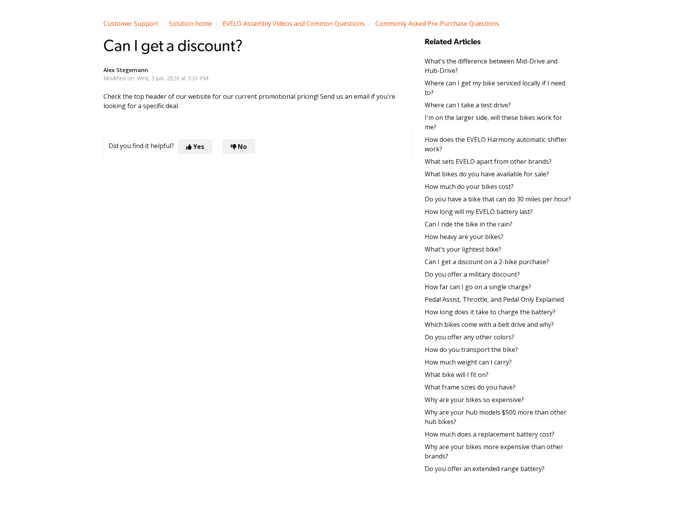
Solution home (190, 23)
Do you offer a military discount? (472, 274)
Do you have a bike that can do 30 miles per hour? (498, 199)
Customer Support (130, 23)
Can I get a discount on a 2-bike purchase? (487, 261)
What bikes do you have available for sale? (487, 174)
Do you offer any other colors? (469, 337)
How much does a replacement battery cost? (489, 434)
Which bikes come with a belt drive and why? (489, 324)
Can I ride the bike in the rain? (468, 224)
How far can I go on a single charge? (478, 287)
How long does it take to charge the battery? (490, 312)
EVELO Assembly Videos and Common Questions (294, 23)
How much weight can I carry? (468, 362)
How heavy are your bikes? (464, 236)
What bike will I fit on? (457, 374)
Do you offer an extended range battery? (485, 468)
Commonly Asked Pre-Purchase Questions (437, 23)
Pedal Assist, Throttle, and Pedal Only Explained (494, 299)
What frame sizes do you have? (470, 387)
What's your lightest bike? (463, 249)
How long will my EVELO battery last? (479, 211)
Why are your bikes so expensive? (474, 399)
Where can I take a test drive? (468, 105)
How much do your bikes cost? (469, 186)
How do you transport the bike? (471, 349)
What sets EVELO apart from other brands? (488, 161)
